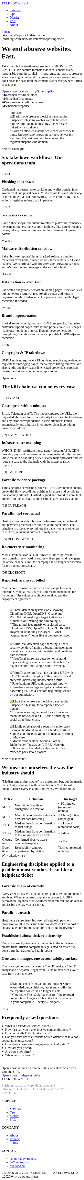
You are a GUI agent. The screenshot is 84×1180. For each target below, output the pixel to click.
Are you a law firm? (18, 1051)
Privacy (15, 1139)
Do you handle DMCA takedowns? (28, 1033)
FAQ (13, 21)
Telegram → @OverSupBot (36, 91)
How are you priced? (18, 1048)
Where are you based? (19, 1055)
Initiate (6, 31)
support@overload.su (23, 1158)
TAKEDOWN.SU (15, 3)
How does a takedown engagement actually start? (37, 1044)
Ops (12, 14)
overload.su (17, 1166)
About (14, 24)
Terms (14, 1142)
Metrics (14, 17)
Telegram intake (30, 1075)
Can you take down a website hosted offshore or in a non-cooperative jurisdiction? (41, 1038)
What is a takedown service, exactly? (29, 1026)
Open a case (9, 91)
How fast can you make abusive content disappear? (38, 1029)
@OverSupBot (19, 1162)
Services (15, 10)
